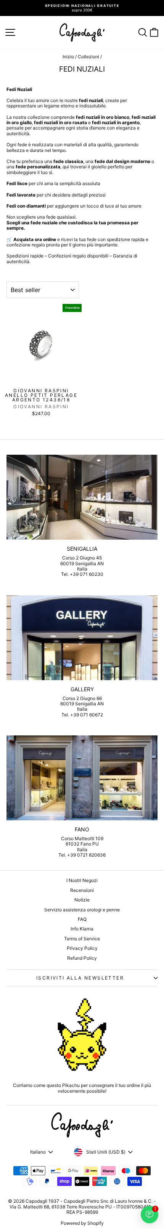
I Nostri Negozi (82, 880)
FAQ (82, 919)
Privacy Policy (82, 948)
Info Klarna (82, 929)
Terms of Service (82, 938)
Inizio (68, 56)
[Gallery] (82, 637)
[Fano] (82, 777)
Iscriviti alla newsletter (80, 978)
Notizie (82, 900)
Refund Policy (82, 958)
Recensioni (82, 890)
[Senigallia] (82, 497)
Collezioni (88, 56)
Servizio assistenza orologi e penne (82, 910)
